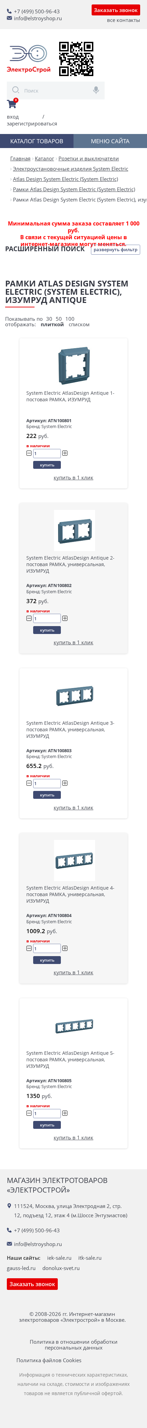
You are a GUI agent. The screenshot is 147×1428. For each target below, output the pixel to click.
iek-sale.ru (59, 1257)
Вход (13, 116)
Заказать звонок (116, 10)
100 (70, 318)
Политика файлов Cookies (48, 1360)
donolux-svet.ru (61, 1268)
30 (49, 318)
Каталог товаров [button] (36, 141)
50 (59, 318)
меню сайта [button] (110, 141)
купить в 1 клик (73, 477)
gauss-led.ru (21, 1268)
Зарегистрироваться (32, 123)
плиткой (52, 324)
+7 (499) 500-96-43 (37, 11)
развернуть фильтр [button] (115, 249)
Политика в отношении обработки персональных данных (74, 1345)
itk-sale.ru (90, 1257)
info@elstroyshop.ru (38, 18)
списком (79, 324)
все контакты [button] (123, 19)
